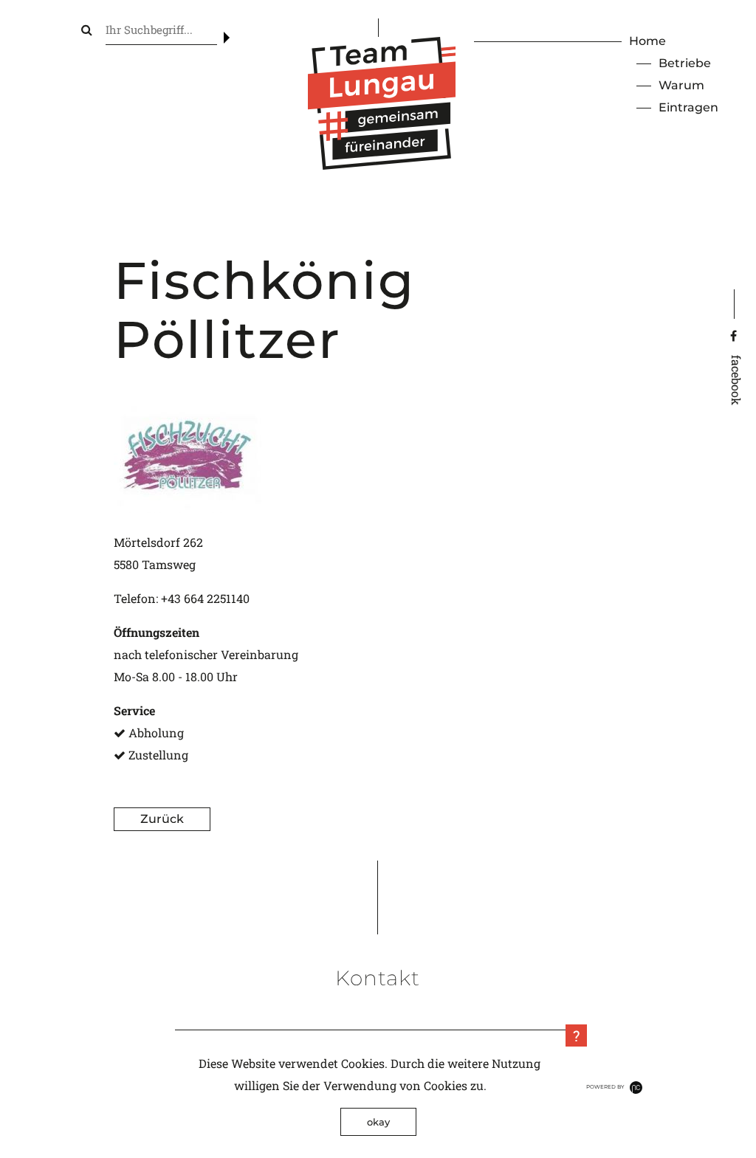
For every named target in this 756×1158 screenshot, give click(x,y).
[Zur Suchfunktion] (86, 29)
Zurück (162, 819)
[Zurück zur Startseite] (382, 165)
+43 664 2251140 (205, 598)
